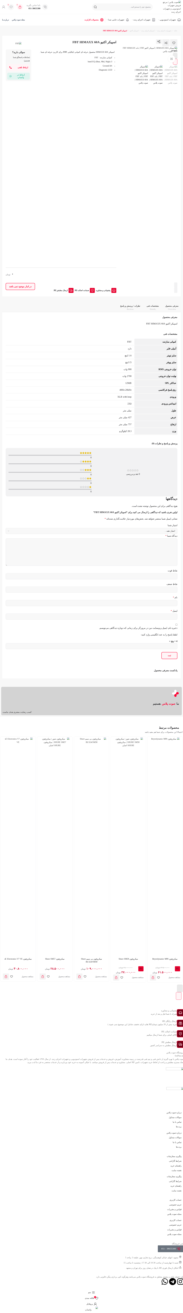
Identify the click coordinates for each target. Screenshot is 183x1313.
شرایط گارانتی (175, 1161)
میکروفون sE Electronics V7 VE (18, 959)
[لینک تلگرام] (127, 41)
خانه (175, 31)
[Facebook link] (152, 41)
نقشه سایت (177, 1170)
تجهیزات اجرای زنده (164, 31)
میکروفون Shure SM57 (55, 959)
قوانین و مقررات (174, 1209)
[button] (153, 978)
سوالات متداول (175, 1117)
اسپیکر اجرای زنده (148, 31)
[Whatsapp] (164, 1281)
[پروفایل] (4, 7)
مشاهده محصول (174, 977)
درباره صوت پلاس (174, 1113)
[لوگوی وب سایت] (170, 7)
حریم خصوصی (175, 1205)
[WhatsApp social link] (133, 41)
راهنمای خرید (176, 1166)
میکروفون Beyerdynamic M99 (165, 959)
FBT (65, 52)
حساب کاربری (176, 1200)
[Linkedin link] (140, 41)
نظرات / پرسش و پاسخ (130, 307)
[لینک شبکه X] (146, 41)
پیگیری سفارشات (174, 1156)
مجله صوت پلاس (174, 1214)
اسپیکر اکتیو (134, 31)
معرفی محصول (172, 307)
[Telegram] (172, 1281)
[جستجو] (95, 6)
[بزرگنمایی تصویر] (171, 58)
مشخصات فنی (153, 307)
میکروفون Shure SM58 (128, 959)
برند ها (179, 1127)
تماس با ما (177, 1122)
